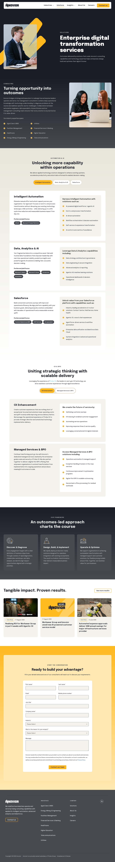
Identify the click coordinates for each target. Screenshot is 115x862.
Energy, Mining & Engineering (51, 811)
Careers (91, 5)
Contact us (103, 5)
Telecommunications (48, 835)
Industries (48, 5)
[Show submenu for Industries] (53, 5)
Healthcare (45, 825)
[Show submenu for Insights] (74, 5)
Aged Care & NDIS (47, 806)
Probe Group (52, 856)
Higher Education (47, 830)
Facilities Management (49, 815)
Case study (10, 619)
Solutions (60, 5)
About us (81, 5)
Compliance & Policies (63, 856)
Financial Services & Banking (51, 820)
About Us (73, 811)
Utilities (43, 840)
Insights (70, 5)
